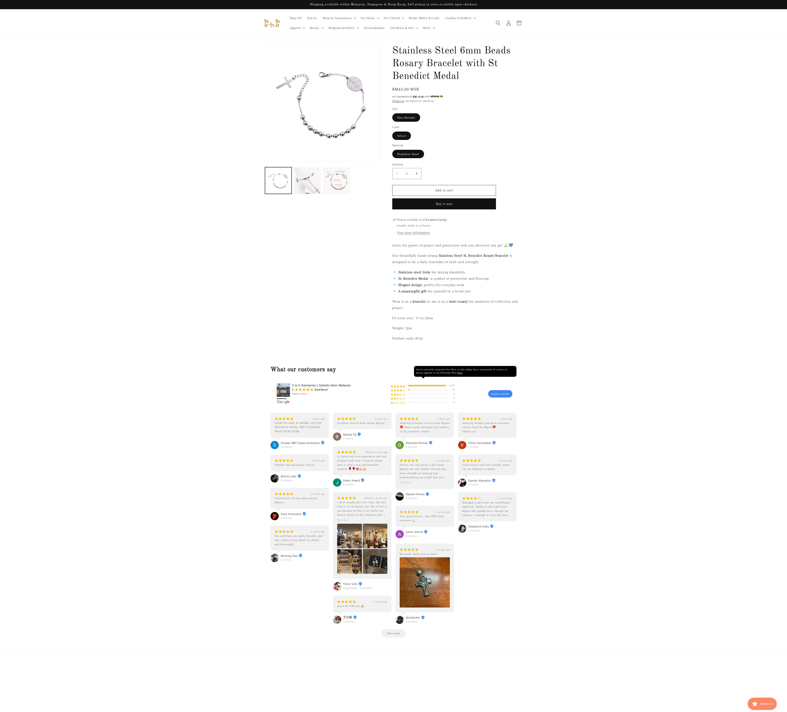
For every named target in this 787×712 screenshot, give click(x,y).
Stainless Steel (408, 154)
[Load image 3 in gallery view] (336, 180)
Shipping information (375, 679)
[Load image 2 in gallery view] (307, 180)
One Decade (406, 117)
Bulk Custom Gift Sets (467, 671)
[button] (339, 18)
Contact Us (403, 679)
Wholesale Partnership (339, 679)
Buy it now (444, 204)
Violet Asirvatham (479, 442)
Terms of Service (428, 679)
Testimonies (375, 671)
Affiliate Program (401, 671)
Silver (401, 135)
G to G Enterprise (341, 707)
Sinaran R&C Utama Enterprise (300, 442)
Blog (421, 671)
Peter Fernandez (291, 514)
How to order (438, 671)
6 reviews (411, 621)
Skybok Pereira (415, 494)
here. (460, 373)
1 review (286, 560)
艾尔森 (347, 617)
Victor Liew (350, 584)
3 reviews (348, 621)
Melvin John (289, 476)
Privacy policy (410, 707)
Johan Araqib (351, 480)
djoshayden (413, 617)
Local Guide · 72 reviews (357, 588)
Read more (343, 520)
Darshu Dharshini (479, 480)
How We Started (352, 671)
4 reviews (348, 484)
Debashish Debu (478, 526)
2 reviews (286, 447)
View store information (413, 232)
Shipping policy (456, 707)
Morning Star (289, 555)
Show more (393, 633)
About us (329, 671)
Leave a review (500, 394)
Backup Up (349, 434)
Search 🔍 (311, 671)
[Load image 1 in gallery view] (278, 180)
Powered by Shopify (364, 707)
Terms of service (433, 707)
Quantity (398, 164)
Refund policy (454, 679)
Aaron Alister (414, 532)
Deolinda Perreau (417, 442)
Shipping (398, 100)
